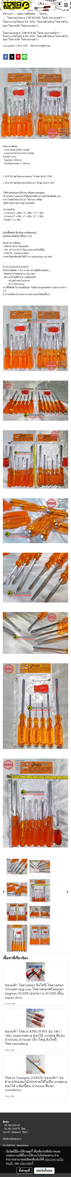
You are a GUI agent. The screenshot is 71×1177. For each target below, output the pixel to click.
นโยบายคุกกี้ (26, 1163)
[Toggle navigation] (66, 5)
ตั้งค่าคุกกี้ (24, 1170)
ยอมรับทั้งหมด (44, 1170)
